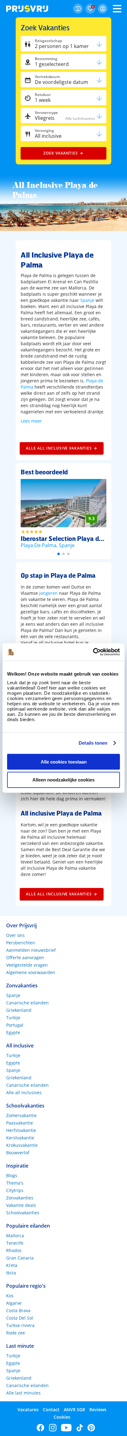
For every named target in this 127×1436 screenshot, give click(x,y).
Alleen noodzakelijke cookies (63, 779)
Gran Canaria (20, 1258)
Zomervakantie (21, 1115)
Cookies (62, 1417)
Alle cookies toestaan (64, 761)
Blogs (11, 1175)
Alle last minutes (23, 1393)
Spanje (87, 300)
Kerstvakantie (20, 1138)
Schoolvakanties (22, 1213)
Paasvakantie (19, 1123)
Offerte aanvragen (25, 957)
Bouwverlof (17, 1152)
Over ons (15, 935)
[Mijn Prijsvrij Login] (103, 9)
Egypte (13, 1032)
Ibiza (11, 1273)
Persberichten (20, 943)
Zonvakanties (19, 1198)
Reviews (97, 1409)
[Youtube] (66, 1427)
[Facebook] (40, 1427)
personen (62, 46)
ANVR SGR (74, 1409)
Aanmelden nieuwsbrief (31, 950)
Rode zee (15, 1333)
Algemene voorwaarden (30, 972)
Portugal (14, 1025)
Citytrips (14, 1190)
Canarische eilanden (27, 1003)
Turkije (13, 1017)
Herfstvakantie (21, 1130)
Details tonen (93, 743)
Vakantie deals (21, 1205)
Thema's (14, 1183)
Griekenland (18, 1010)
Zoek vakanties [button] (60, 153)
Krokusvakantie (22, 1145)
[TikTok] (79, 1427)
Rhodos (14, 1250)
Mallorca (15, 1235)
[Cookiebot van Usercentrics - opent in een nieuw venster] (93, 652)
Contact (51, 1409)
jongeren (48, 593)
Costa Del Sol (19, 1318)
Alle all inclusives (24, 1092)
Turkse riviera (20, 1325)
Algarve (14, 1303)
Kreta (11, 1265)
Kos (10, 1296)
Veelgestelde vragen (27, 965)
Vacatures (28, 1409)
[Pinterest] (91, 1427)
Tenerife (14, 1243)
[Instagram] (52, 1427)
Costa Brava (18, 1310)
